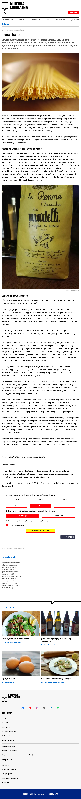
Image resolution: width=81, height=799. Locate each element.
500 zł (16, 500)
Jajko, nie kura (8, 678)
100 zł (64, 500)
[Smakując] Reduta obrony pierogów (56, 679)
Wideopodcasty (35, 20)
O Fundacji (6, 736)
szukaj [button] (76, 20)
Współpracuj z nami (9, 769)
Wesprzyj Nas (7, 774)
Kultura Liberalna (15, 8)
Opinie (48, 20)
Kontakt (5, 723)
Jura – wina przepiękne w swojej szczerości (56, 640)
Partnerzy (5, 765)
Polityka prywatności (9, 750)
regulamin (20, 525)
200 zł (40, 500)
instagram (37, 708)
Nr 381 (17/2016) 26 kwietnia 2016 (13, 30)
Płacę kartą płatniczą (40, 530)
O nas (4, 718)
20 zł (40, 506)
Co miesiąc (22, 516)
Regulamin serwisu (8, 746)
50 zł (16, 506)
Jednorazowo (58, 516)
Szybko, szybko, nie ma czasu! (15, 639)
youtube (30, 708)
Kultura (22, 20)
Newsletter (6, 727)
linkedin (51, 708)
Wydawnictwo (60, 20)
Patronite (5, 782)
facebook (22, 708)
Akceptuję (17, 525)
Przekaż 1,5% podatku (10, 778)
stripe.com (67, 537)
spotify (58, 708)
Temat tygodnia (7, 20)
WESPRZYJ (73, 12)
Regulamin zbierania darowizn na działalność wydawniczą (22, 755)
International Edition (9, 731)
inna (64, 506)
